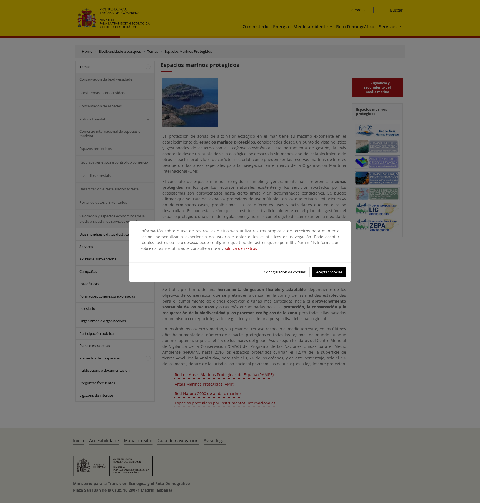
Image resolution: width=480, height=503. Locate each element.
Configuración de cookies (285, 272)
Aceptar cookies (329, 272)
